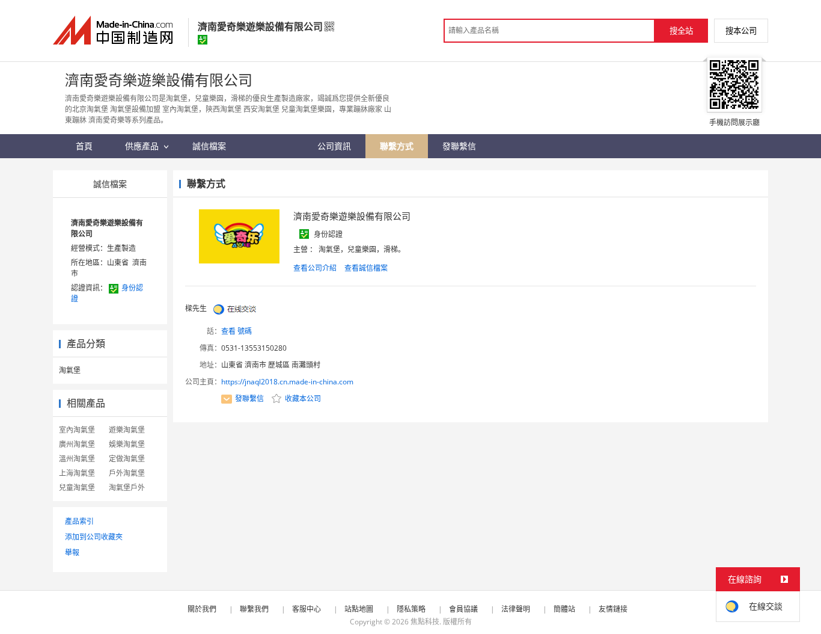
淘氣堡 (70, 370)
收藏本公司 (302, 398)
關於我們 (202, 609)
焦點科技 (424, 622)
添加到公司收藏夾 (94, 537)
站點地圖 (358, 609)
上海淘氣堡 (77, 473)
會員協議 (463, 609)
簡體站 (564, 609)
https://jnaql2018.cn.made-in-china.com (287, 382)
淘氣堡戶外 (127, 487)
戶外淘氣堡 (127, 473)
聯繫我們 (254, 609)
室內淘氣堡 (77, 430)
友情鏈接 (613, 609)
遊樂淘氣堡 (127, 430)
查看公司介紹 (315, 268)
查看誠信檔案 (366, 268)
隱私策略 (411, 609)
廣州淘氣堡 (77, 444)
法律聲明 (515, 609)
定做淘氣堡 (127, 459)
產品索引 (79, 521)
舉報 (72, 552)
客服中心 (306, 609)
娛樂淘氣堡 (127, 444)
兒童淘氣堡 (77, 487)
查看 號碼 (236, 331)
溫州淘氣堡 (77, 459)
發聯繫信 (249, 398)
